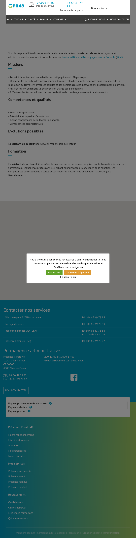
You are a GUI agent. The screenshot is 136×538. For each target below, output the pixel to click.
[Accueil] (8, 19)
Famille (44, 19)
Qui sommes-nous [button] (95, 19)
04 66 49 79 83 (75, 4)
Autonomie (17, 19)
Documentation (99, 8)
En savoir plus (68, 277)
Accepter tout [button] (54, 272)
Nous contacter (119, 19)
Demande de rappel (70, 10)
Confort (58, 19)
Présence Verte (120, 6)
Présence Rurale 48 (16, 6)
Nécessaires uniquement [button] (77, 272)
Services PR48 (45, 4)
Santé (31, 19)
